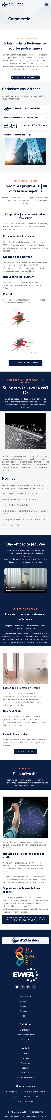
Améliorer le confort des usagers (18, 135)
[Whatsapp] (34, 987)
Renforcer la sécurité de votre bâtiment (21, 118)
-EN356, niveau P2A (10, 525)
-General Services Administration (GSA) (19, 499)
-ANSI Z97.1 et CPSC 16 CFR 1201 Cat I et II (20, 494)
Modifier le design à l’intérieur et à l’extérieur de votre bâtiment (24, 126)
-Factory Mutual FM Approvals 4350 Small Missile (23, 520)
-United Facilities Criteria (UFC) (15, 505)
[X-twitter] (23, 987)
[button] (46, 4)
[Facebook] (17, 987)
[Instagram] (28, 987)
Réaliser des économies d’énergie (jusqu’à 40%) (22, 109)
